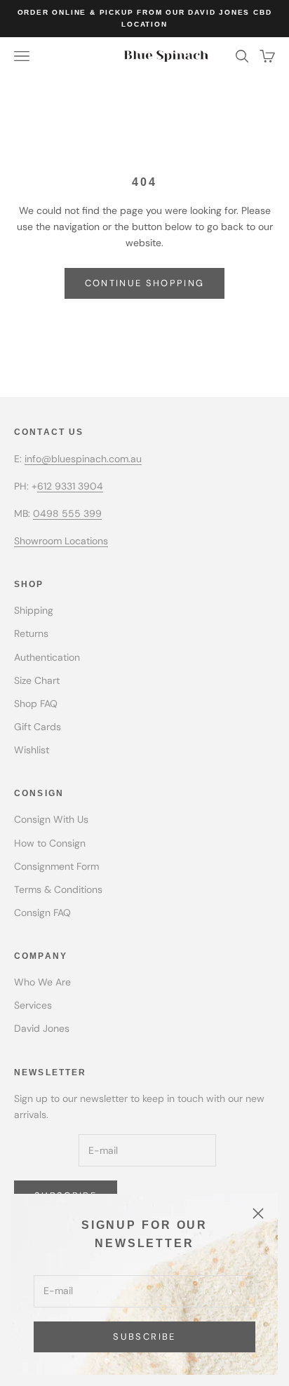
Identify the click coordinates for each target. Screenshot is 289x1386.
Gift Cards (37, 726)
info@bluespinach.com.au (83, 458)
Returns (31, 633)
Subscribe (144, 1337)
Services (33, 1005)
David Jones (41, 1028)
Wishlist (31, 750)
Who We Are (42, 982)
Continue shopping (145, 283)
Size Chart (37, 680)
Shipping (33, 610)
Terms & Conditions (58, 889)
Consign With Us (51, 819)
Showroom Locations (61, 540)
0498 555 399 (67, 513)
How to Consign (50, 843)
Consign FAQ (42, 912)
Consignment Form (56, 866)
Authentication (47, 657)
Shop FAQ (36, 703)
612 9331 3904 (70, 486)
